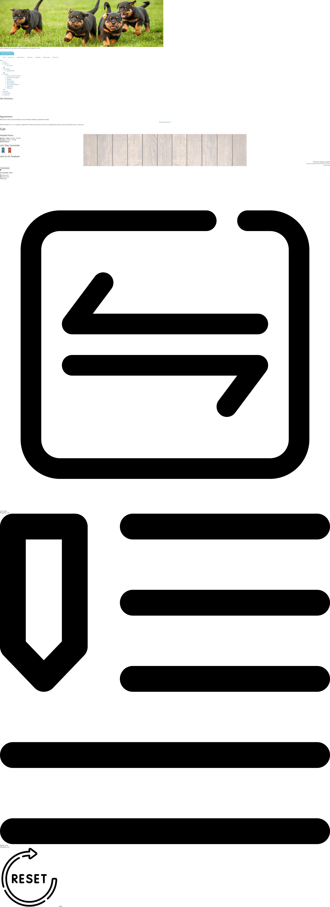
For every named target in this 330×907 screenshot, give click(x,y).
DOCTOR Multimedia (324, 163)
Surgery (9, 79)
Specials (38, 57)
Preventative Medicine (13, 84)
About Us (11, 57)
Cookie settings (5, 168)
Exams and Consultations (14, 76)
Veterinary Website (311, 163)
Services (29, 57)
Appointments (10, 71)
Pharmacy (9, 88)
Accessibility (326, 165)
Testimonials (46, 57)
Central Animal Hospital (6, 51)
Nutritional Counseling (13, 77)
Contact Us (55, 57)
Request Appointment (7, 54)
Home (4, 57)
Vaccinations (10, 81)
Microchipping (10, 83)
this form (11, 124)
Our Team (9, 65)
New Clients (20, 57)
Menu (1, 60)
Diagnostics (10, 86)
